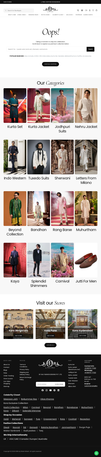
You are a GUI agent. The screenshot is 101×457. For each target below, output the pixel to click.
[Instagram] (46, 390)
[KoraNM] (50, 364)
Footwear (79, 15)
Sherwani (71, 384)
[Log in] (90, 10)
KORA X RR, (38, 56)
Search (90, 49)
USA (11, 439)
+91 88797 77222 (90, 368)
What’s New (12, 15)
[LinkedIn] (58, 390)
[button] (19, 10)
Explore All (50, 345)
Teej (41, 430)
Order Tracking (9, 376)
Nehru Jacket (72, 375)
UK (5, 439)
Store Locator (8, 379)
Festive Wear (45, 15)
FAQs (5, 373)
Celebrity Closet (58, 15)
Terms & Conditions (23, 366)
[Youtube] (50, 390)
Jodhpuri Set (72, 372)
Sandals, (61, 56)
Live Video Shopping (7, 382)
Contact (6, 367)
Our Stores (8, 2)
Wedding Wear (33, 15)
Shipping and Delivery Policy (24, 373)
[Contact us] (96, 453)
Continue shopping (50, 64)
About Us (7, 365)
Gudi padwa (29, 430)
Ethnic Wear (22, 15)
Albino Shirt (72, 386)
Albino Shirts (88, 15)
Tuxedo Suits (72, 378)
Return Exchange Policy (25, 378)
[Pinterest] (54, 390)
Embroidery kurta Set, (50, 56)
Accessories (87, 56)
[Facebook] (42, 390)
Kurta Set (71, 365)
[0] (93, 10)
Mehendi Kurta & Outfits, (74, 56)
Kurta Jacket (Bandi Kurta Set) (74, 368)
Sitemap (6, 386)
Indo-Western (73, 381)
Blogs (5, 370)
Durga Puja (85, 427)
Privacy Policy (24, 369)
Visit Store (18, 336)
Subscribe (59, 384)
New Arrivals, (29, 56)
